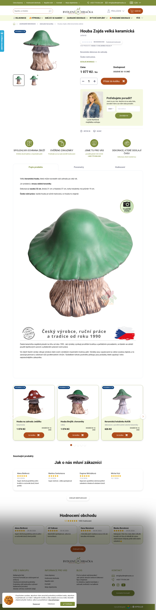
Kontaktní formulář (123, 593)
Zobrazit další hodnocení (78, 498)
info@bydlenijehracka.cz (125, 576)
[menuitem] (20, 18)
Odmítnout (51, 604)
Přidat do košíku (111, 81)
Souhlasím (68, 604)
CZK (136, 3)
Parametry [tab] (79, 167)
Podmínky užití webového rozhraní (25, 584)
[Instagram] (118, 584)
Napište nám (48, 3)
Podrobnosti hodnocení (113, 42)
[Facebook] (113, 584)
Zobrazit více (78, 549)
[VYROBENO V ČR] (34, 402)
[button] (71, 445)
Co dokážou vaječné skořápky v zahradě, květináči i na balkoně (88, 583)
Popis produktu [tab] (36, 167)
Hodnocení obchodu (33, 3)
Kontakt (59, 3)
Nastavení (36, 604)
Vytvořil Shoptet (119, 607)
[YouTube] (123, 584)
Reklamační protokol (20, 586)
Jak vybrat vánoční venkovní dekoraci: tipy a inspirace (90, 579)
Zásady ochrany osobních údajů (24, 589)
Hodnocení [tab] (120, 167)
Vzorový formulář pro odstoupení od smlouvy (26, 579)
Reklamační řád (18, 575)
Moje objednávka (72, 3)
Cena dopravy (18, 3)
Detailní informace (87, 61)
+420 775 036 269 (122, 580)
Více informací (53, 600)
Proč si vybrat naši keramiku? (87, 575)
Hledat (50, 11)
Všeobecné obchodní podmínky (24, 582)
